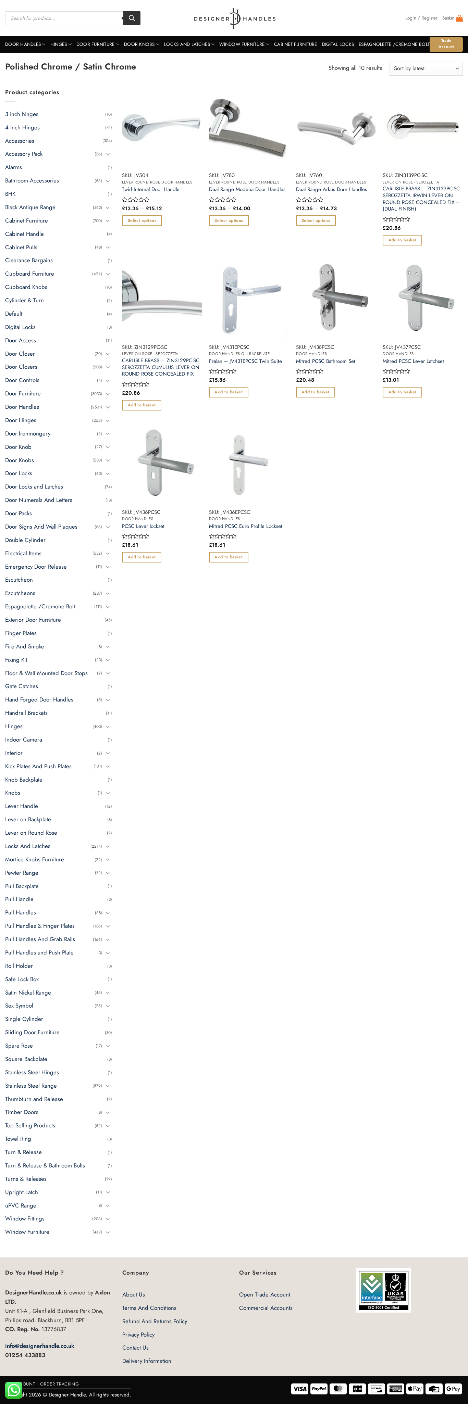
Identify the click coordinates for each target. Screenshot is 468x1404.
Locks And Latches (187, 44)
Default (13, 313)
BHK (10, 194)
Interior (14, 753)
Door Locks (18, 473)
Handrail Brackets (26, 713)
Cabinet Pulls (21, 247)
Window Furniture (241, 44)
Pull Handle (19, 899)
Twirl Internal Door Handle (151, 189)
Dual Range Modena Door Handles (247, 189)
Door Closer (20, 353)
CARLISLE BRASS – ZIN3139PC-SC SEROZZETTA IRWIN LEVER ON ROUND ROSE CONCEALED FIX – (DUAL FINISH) (421, 199)
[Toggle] (108, 154)
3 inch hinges (21, 114)
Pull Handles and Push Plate (39, 952)
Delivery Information (146, 1361)
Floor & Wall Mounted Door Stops (46, 673)
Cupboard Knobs (26, 287)
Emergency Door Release (36, 566)
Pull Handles (20, 912)
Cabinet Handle (24, 233)
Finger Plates (21, 633)
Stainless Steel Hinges (32, 1072)
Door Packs (18, 513)
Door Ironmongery (27, 433)
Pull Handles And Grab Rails (40, 939)
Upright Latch (21, 1192)
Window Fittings (25, 1218)
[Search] (131, 18)
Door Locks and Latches (34, 486)
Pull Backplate (22, 886)
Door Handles (23, 44)
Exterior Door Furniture (33, 620)
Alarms (13, 167)
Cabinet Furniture (295, 44)
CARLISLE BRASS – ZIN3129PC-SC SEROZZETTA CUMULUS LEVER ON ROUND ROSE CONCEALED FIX (160, 367)
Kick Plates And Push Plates (38, 766)
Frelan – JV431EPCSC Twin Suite (245, 361)
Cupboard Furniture (29, 273)
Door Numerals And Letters (38, 500)
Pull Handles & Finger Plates (40, 926)
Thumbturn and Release (34, 1099)
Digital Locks (338, 44)
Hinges (58, 44)
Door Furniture (95, 44)
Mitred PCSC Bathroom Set (325, 361)
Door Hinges (20, 420)
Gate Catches (21, 686)
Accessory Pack (23, 154)
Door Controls (22, 380)
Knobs (12, 792)
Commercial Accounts (266, 1308)
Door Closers (21, 367)
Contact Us (135, 1347)
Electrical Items (23, 553)
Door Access (20, 340)
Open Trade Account (264, 1294)
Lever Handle (21, 806)
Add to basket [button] (403, 240)
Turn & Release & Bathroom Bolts (45, 1165)
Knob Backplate (23, 779)
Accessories (19, 140)
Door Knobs (139, 44)
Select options (142, 220)
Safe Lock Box (22, 979)
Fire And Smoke (24, 646)
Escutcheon (19, 579)
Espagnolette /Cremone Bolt (394, 44)
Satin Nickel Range (28, 992)
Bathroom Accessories (32, 180)
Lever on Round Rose (31, 833)
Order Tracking (59, 1384)
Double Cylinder (25, 540)
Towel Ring (18, 1139)
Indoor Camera (23, 739)
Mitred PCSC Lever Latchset (413, 361)
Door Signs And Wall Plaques (41, 526)
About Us (133, 1294)
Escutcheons (20, 593)
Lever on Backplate (28, 819)
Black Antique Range (30, 207)
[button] (421, 18)
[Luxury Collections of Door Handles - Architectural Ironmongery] (234, 18)
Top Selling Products (30, 1125)
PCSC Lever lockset (143, 526)
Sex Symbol (19, 1005)
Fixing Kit (16, 659)
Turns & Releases (26, 1179)
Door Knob (18, 446)
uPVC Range (20, 1205)
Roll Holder (19, 966)
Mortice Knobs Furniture (34, 859)
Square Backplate (26, 1059)
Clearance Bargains (29, 260)
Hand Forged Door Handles (39, 699)
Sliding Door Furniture (32, 1032)
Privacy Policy (138, 1334)
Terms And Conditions (149, 1308)
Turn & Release (23, 1152)
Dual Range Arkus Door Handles (331, 189)
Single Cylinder (24, 1019)
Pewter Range (21, 872)
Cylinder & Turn (24, 300)
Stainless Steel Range (31, 1085)
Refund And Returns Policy (154, 1321)
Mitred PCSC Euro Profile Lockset (245, 526)
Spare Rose (19, 1045)
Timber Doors (21, 1112)
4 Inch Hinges (22, 127)
